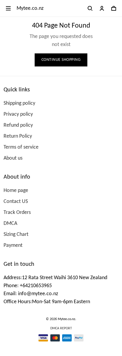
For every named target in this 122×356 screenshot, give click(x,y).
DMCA (10, 223)
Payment (13, 245)
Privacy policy (18, 114)
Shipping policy (19, 103)
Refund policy (18, 125)
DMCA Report (61, 328)
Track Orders (17, 212)
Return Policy (18, 136)
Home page (16, 190)
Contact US (16, 201)
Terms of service (21, 147)
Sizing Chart (16, 234)
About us (13, 158)
